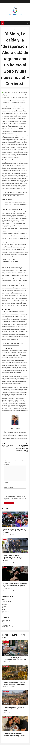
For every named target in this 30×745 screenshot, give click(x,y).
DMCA (4, 623)
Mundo (14, 29)
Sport (3, 609)
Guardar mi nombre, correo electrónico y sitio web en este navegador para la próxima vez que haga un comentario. (15, 498)
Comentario (7, 464)
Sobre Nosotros (6, 620)
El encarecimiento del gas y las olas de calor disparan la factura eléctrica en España (13, 709)
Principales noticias (6, 601)
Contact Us (5, 621)
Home (3, 599)
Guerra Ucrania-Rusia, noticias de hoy (7, 445)
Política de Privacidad (7, 626)
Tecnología (4, 607)
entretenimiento (7, 717)
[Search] (28, 23)
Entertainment (5, 611)
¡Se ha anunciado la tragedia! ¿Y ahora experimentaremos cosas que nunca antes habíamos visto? (21, 447)
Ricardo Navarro (13, 534)
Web (5, 491)
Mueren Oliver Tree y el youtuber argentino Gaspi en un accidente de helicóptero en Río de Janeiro (14, 531)
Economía (4, 604)
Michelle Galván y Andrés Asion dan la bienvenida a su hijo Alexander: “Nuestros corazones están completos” (14, 735)
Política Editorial (6, 625)
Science (4, 606)
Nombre (6, 482)
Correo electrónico (8, 487)
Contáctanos (5, 612)
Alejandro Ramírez (7, 90)
